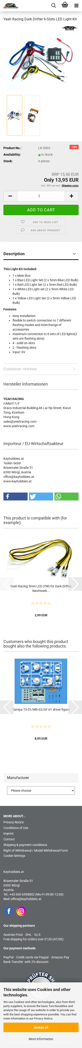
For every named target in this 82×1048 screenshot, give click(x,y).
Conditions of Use (15, 828)
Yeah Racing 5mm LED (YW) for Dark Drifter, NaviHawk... (41, 588)
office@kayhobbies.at (26, 899)
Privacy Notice (43, 1018)
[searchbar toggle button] (53, 5)
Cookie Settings (14, 855)
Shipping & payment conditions (25, 845)
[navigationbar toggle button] (76, 5)
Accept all (41, 1027)
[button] (10, 196)
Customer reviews (20, 369)
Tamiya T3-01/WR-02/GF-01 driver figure (41, 709)
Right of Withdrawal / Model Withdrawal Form (35, 850)
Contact (9, 839)
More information (41, 1039)
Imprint (8, 833)
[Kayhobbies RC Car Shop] (9, 5)
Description (14, 253)
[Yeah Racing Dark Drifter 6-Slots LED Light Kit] (41, 60)
